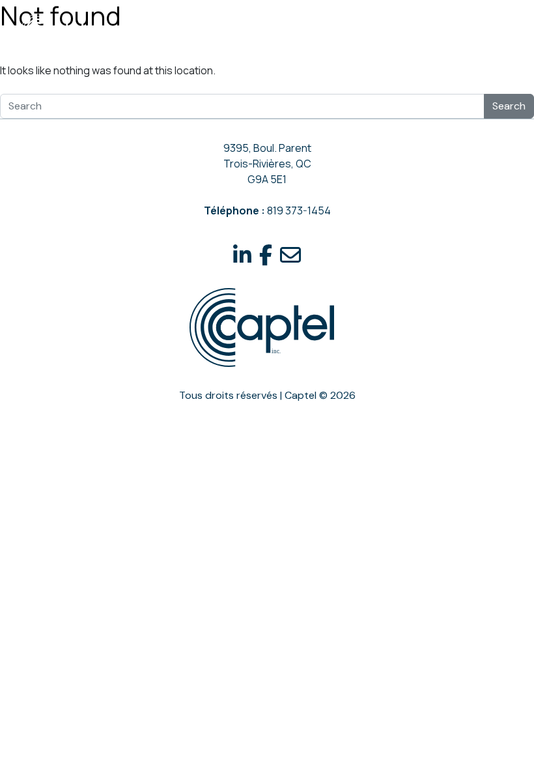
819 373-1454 (299, 210)
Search (509, 106)
